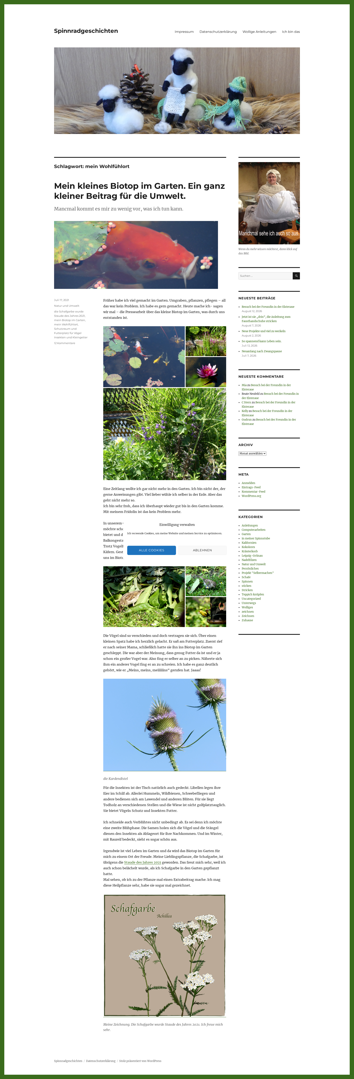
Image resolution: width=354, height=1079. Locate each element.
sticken (246, 586)
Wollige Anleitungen (259, 32)
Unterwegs (249, 603)
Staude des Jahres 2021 (142, 862)
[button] (144, 356)
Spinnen (247, 581)
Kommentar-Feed (253, 491)
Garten (246, 534)
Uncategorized (251, 599)
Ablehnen (202, 550)
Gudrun (247, 419)
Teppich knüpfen (253, 594)
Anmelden (248, 483)
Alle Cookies (151, 550)
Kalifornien (249, 543)
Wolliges (247, 607)
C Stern (246, 402)
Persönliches (250, 568)
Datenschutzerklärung (218, 32)
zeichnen (248, 611)
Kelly (245, 411)
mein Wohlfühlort (66, 324)
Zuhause (247, 620)
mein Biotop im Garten (69, 320)
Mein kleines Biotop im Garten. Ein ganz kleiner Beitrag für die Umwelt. (139, 191)
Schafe (246, 577)
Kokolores (248, 547)
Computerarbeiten (254, 530)
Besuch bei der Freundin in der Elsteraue (268, 307)
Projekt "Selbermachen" (258, 573)
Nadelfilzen (249, 560)
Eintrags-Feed (251, 487)
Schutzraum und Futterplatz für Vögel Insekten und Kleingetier (70, 333)
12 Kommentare (64, 343)
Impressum (184, 32)
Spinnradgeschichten (86, 30)
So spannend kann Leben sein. (261, 341)
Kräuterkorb (250, 551)
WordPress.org (251, 496)
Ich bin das (291, 32)
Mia (244, 385)
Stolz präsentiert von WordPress (140, 1061)
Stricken (247, 590)
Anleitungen (250, 525)
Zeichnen (248, 616)
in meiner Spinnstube (256, 538)
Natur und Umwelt (66, 305)
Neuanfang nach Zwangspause (262, 351)
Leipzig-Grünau (252, 555)
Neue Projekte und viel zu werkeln (264, 331)
